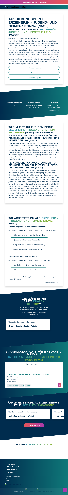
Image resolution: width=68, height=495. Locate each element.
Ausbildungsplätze (34, 78)
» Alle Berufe (34, 425)
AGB (6, 478)
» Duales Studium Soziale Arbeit (22, 326)
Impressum (8, 476)
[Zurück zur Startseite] (15, 7)
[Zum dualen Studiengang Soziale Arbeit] (21, 322)
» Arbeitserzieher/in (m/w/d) (21, 415)
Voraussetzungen (34, 68)
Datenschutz (16, 476)
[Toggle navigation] (60, 7)
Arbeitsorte (35, 73)
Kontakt (7, 480)
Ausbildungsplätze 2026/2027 (34, 2)
